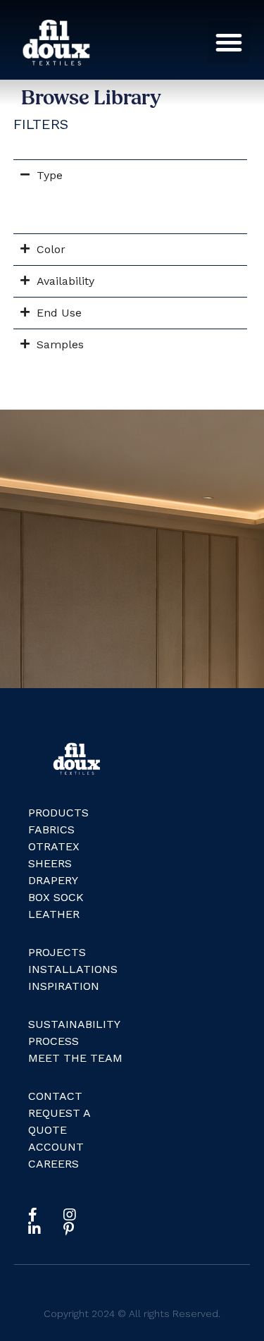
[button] (229, 42)
